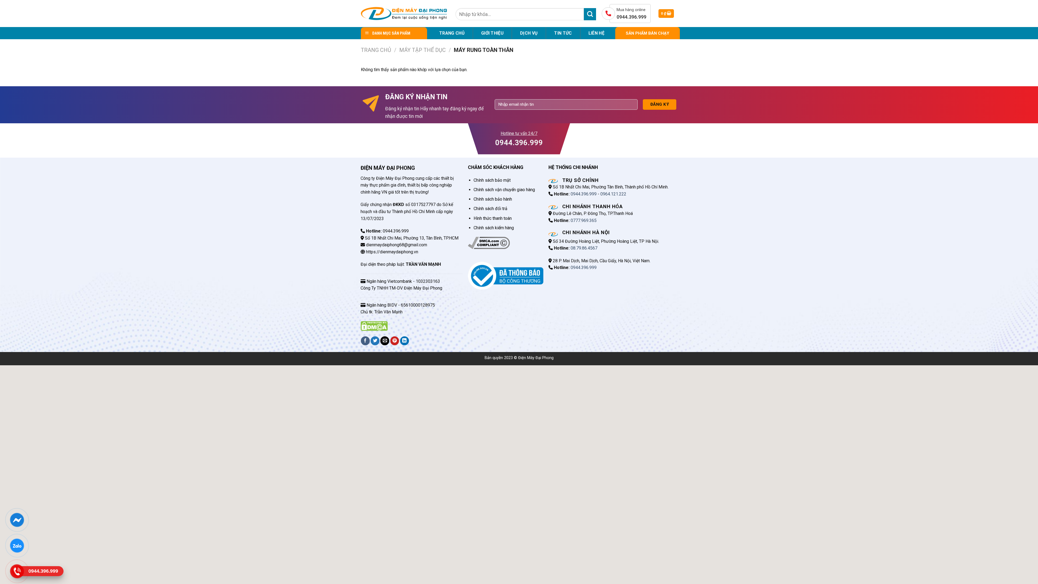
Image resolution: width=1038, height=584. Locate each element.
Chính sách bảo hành (493, 199)
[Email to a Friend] (384, 340)
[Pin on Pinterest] (394, 340)
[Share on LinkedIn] (404, 340)
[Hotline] (17, 571)
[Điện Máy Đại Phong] (404, 13)
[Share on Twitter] (375, 340)
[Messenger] (17, 520)
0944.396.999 (584, 194)
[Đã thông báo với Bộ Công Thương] (505, 275)
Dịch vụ (529, 33)
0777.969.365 (584, 220)
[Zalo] (17, 545)
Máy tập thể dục (422, 50)
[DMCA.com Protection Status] (374, 325)
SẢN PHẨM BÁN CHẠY (647, 33)
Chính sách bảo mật (492, 180)
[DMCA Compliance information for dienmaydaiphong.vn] (489, 242)
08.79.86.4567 (584, 248)
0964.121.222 (613, 194)
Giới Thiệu (492, 33)
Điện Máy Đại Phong (536, 358)
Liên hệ (596, 33)
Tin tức (563, 33)
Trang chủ (452, 33)
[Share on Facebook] (365, 340)
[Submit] (590, 14)
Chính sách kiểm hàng (494, 227)
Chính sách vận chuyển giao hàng (504, 189)
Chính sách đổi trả (490, 208)
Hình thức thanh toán (493, 218)
